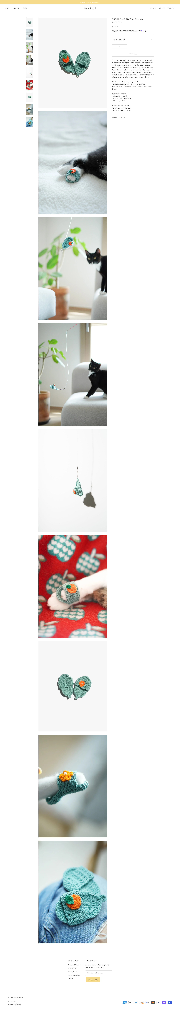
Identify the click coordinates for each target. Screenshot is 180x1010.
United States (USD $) (16, 997)
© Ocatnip (12, 1002)
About (16, 8)
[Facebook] (119, 117)
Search (161, 8)
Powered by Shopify (14, 1004)
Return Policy (72, 968)
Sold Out (133, 54)
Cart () (171, 8)
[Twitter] (121, 117)
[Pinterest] (124, 117)
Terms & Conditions (74, 975)
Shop (7, 8)
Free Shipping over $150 (90, 2)
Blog (26, 8)
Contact (70, 979)
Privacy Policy (72, 972)
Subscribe (93, 980)
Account (153, 8)
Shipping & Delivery (74, 965)
